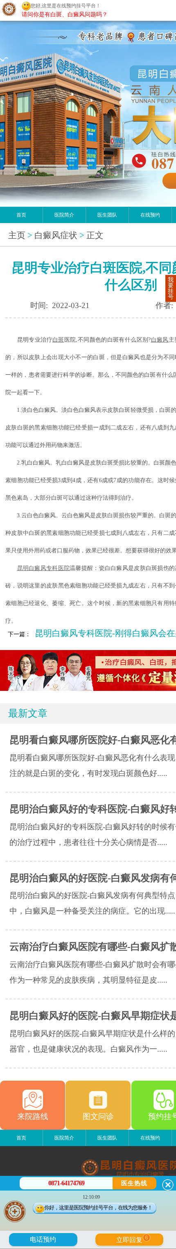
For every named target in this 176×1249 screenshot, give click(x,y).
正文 (95, 235)
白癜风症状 (55, 235)
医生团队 (107, 215)
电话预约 (43, 1239)
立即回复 (132, 1238)
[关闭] (168, 1185)
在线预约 (150, 215)
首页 (21, 215)
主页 (16, 235)
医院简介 (64, 215)
